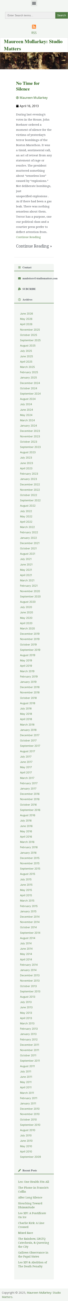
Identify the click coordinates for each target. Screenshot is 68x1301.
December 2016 (30, 793)
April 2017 (26, 772)
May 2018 (26, 713)
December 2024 (30, 383)
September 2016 (30, 809)
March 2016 (27, 841)
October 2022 (28, 495)
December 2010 (30, 1108)
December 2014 (30, 916)
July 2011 (25, 1071)
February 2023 (29, 473)
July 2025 (26, 350)
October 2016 (28, 804)
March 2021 (27, 580)
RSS (34, 33)
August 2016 (27, 815)
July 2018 (26, 708)
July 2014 (26, 943)
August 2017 (27, 751)
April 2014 (26, 959)
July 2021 (26, 559)
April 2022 (26, 521)
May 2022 (26, 516)
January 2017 (28, 788)
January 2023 (28, 478)
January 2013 (28, 1034)
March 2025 (27, 366)
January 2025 (28, 377)
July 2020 (26, 607)
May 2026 (26, 318)
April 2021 (26, 575)
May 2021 (26, 569)
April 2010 (26, 1151)
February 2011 (28, 1098)
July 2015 (26, 879)
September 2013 (30, 991)
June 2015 (26, 884)
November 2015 (29, 863)
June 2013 (26, 1007)
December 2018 (29, 687)
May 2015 (26, 889)
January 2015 (28, 911)
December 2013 (30, 975)
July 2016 (26, 820)
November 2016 (30, 799)
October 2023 (28, 441)
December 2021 (29, 543)
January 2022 (28, 537)
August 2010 (27, 1130)
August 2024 (28, 398)
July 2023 (26, 457)
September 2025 (30, 340)
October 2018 (28, 697)
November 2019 (30, 639)
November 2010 (30, 1114)
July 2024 (26, 404)
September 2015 (30, 868)
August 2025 (28, 345)
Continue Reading (28, 237)
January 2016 (28, 852)
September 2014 (30, 932)
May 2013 (26, 1012)
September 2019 (30, 649)
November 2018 (29, 692)
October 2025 (28, 334)
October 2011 (28, 1055)
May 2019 (26, 660)
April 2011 (26, 1087)
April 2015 (26, 895)
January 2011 (28, 1103)
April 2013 (26, 1018)
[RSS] (34, 26)
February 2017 (29, 783)
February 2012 (29, 1039)
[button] (34, 3)
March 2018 (27, 724)
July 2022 (26, 511)
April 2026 (26, 324)
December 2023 (30, 430)
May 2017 (26, 767)
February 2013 (29, 1028)
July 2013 (26, 1002)
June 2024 (26, 409)
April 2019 (26, 665)
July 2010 (26, 1135)
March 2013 (27, 1023)
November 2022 (30, 489)
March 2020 (27, 628)
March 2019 (27, 671)
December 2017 (29, 735)
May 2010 (26, 1146)
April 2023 (26, 468)
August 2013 (27, 996)
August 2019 (27, 655)
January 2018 (28, 729)
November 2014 (30, 921)
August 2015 (27, 873)
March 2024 (27, 420)
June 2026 (26, 313)
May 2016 (26, 831)
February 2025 (29, 372)
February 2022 (29, 532)
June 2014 (26, 948)
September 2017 (30, 745)
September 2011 (30, 1060)
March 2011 (27, 1092)
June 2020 (26, 612)
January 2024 (28, 425)
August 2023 (28, 452)
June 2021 (26, 564)
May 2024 (26, 415)
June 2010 (26, 1140)
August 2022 (28, 505)
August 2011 (27, 1066)
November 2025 (30, 329)
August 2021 (27, 553)
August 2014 (27, 938)
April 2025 (26, 361)
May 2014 (26, 953)
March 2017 (27, 777)
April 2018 (26, 719)
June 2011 (26, 1076)
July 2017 (26, 756)
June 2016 (26, 826)
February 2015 (29, 906)
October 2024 (28, 388)
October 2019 (28, 644)
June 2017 (26, 761)
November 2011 (29, 1050)
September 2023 (30, 446)
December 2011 (29, 1044)
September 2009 (30, 1156)
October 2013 (28, 986)
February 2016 (29, 847)
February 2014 (29, 964)
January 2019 (28, 681)
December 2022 (30, 484)
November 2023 (30, 436)
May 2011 (26, 1082)
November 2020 (30, 591)
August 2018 (27, 703)
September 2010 (30, 1124)
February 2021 (29, 585)
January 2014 (28, 970)
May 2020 (26, 617)
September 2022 (30, 500)
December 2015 (29, 858)
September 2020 (30, 596)
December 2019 (30, 633)
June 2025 (26, 356)
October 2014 (28, 927)
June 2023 (26, 463)
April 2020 (26, 623)
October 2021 (28, 548)
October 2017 (28, 740)
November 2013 (30, 980)
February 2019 (29, 676)
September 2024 (30, 393)
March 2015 (27, 900)
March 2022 (27, 527)
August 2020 (28, 601)
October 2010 (28, 1119)
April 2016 (26, 836)
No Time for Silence (28, 86)
